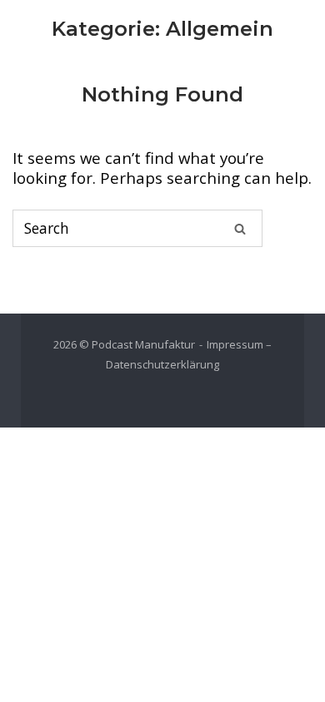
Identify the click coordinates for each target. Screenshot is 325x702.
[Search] (240, 228)
